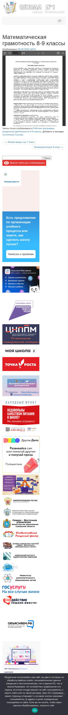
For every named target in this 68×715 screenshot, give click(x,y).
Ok (34, 710)
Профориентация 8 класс (48, 146)
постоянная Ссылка (12, 134)
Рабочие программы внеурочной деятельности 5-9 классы (28, 130)
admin (33, 49)
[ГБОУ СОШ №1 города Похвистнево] (34, 6)
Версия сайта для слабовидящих (27, 162)
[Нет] (64, 694)
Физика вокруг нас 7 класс (20, 141)
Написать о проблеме (21, 254)
